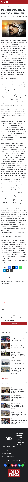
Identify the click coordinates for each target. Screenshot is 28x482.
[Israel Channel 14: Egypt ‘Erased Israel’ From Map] (5, 339)
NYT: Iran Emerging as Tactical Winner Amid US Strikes (17, 406)
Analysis (18, 6)
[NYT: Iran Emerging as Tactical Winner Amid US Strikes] (5, 405)
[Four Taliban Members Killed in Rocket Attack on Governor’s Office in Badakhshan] (5, 369)
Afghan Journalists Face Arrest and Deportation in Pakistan (17, 391)
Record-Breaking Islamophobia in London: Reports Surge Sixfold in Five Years (18, 355)
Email (3, 309)
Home (3, 6)
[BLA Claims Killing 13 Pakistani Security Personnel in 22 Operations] (5, 413)
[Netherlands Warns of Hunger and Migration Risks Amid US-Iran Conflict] (5, 421)
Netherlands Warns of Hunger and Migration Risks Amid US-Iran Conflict (19, 422)
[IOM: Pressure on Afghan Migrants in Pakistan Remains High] (5, 398)
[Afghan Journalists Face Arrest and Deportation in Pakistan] (5, 390)
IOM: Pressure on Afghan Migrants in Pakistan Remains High (19, 399)
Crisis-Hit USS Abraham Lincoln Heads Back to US (17, 362)
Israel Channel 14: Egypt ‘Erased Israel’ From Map (17, 339)
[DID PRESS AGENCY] (6, 2)
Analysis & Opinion (10, 6)
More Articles (5, 378)
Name (3, 302)
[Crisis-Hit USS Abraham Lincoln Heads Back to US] (5, 362)
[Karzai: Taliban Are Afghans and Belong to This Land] (5, 346)
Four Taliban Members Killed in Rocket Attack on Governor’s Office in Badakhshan (18, 371)
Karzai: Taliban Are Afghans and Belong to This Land (18, 346)
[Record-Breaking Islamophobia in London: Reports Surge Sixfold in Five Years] (5, 353)
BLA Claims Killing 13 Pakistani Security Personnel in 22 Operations (18, 414)
